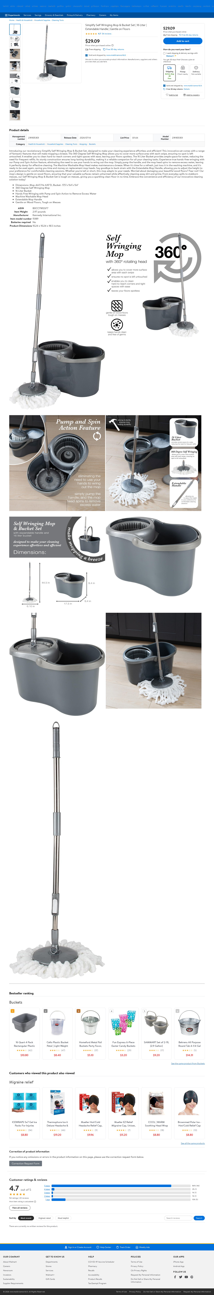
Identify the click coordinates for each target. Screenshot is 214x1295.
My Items (114, 15)
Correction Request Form (25, 1163)
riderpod (20, 6)
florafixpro (105, 6)
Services (27, 15)
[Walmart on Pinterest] (192, 1277)
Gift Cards (50, 1279)
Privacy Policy (137, 1266)
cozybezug (197, 6)
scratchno (172, 6)
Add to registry (193, 94)
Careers (102, 15)
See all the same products (193, 1143)
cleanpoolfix (77, 6)
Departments (14, 15)
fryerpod (163, 6)
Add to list (173, 94)
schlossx (35, 6)
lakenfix (188, 6)
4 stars (47, 1189)
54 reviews (106, 33)
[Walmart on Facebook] (175, 1277)
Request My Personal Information (145, 1274)
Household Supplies (42, 20)
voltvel (27, 6)
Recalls (91, 1270)
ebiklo (12, 6)
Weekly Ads (144, 1247)
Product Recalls (95, 1279)
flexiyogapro (125, 6)
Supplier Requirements (13, 1283)
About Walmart (10, 1261)
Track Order (125, 1247)
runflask (146, 6)
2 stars (47, 1196)
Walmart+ (50, 1274)
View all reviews (19, 1207)
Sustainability (9, 1279)
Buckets (92, 144)
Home (11, 20)
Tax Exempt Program (97, 1283)
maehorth (51, 6)
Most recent (26, 1218)
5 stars (47, 1186)
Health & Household (24, 20)
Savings (38, 15)
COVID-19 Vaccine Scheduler (101, 1261)
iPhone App (178, 1261)
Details (187, 89)
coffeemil (154, 6)
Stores (48, 1266)
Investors (7, 1274)
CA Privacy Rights (139, 1270)
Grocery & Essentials (54, 15)
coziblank (206, 6)
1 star (48, 1199)
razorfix (180, 6)
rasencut (43, 6)
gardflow (60, 6)
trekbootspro (136, 6)
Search (199, 1218)
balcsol (86, 6)
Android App (178, 1266)
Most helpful (63, 1218)
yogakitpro (115, 6)
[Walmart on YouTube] (186, 1277)
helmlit (5, 6)
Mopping (83, 144)
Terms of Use (136, 1261)
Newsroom (8, 1270)
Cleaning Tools (58, 20)
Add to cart (183, 41)
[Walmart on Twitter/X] (180, 1277)
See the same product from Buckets (188, 1063)
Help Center (105, 1247)
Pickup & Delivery (75, 15)
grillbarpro (95, 6)
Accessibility (93, 1274)
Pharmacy (90, 15)
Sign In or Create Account (79, 1247)
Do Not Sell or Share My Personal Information (162, 1292)
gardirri (68, 6)
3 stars (47, 1192)
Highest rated (45, 1218)
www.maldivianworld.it (116, 55)
